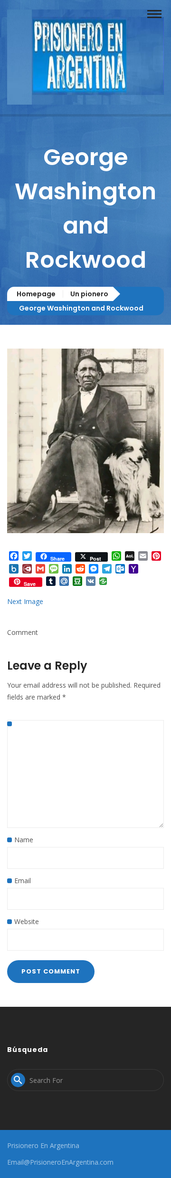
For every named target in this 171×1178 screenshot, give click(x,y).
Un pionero (89, 294)
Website (26, 921)
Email (22, 880)
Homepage (36, 294)
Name (23, 839)
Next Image (25, 601)
